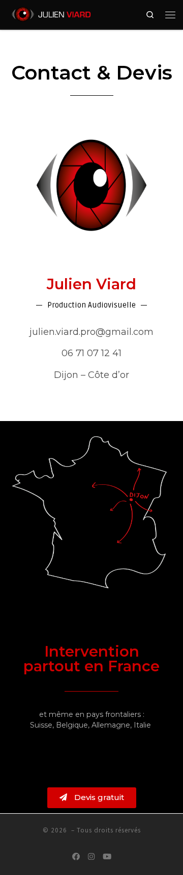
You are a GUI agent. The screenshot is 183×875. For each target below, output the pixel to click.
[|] (52, 13)
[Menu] (170, 14)
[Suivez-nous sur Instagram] (91, 857)
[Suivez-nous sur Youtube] (107, 857)
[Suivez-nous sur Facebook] (76, 857)
